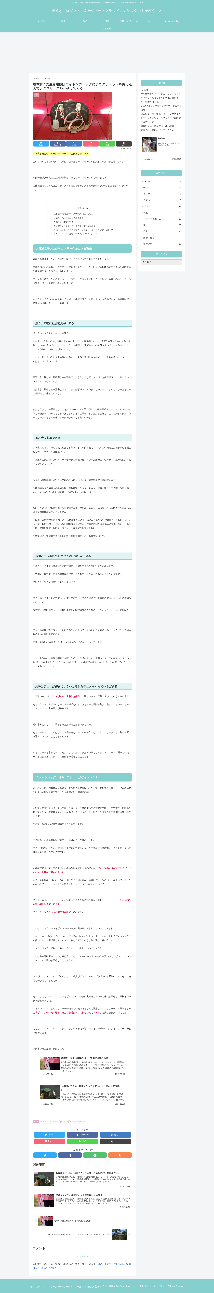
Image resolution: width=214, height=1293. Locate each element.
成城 (83, 1122)
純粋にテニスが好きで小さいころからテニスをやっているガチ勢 (84, 230)
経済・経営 (162, 237)
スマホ (162, 200)
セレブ (65, 1122)
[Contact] (149, 145)
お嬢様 (45, 1122)
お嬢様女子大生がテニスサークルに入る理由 (73, 214)
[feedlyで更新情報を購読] (95, 1155)
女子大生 (75, 1122)
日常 (37, 1122)
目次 (79, 208)
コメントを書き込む (82, 1256)
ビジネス (162, 206)
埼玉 (162, 212)
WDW (162, 187)
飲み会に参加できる (65, 222)
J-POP (162, 181)
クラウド (162, 194)
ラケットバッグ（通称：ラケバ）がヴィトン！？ (75, 234)
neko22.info (148, 159)
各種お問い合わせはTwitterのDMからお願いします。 (169, 144)
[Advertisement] (107, 52)
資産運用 (162, 244)
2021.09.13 (176, 159)
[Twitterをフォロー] (45, 1155)
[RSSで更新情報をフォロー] (120, 1155)
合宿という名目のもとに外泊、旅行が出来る (75, 226)
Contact (161, 138)
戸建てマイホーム (162, 219)
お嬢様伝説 (55, 1122)
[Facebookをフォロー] (70, 1155)
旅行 (162, 225)
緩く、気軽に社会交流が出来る (69, 218)
